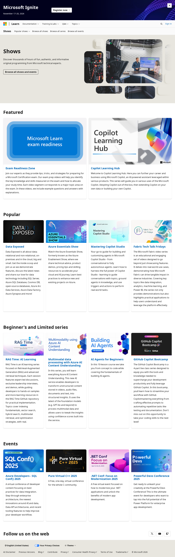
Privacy (64, 552)
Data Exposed (15, 246)
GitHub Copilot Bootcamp (151, 359)
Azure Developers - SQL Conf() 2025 (21, 477)
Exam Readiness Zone (20, 168)
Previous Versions (27, 552)
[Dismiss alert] (169, 5)
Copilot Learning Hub (105, 168)
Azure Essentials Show (63, 246)
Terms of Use (107, 552)
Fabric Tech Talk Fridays (150, 246)
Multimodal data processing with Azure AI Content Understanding (65, 362)
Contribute (52, 552)
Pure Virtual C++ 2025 (62, 476)
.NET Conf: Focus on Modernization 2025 (104, 477)
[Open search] (161, 23)
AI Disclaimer (9, 552)
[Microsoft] (5, 24)
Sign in (168, 23)
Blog (40, 552)
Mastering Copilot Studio (108, 246)
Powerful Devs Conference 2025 (151, 477)
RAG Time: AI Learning (21, 359)
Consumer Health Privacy (83, 552)
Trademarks (121, 552)
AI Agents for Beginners (107, 359)
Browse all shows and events (21, 71)
